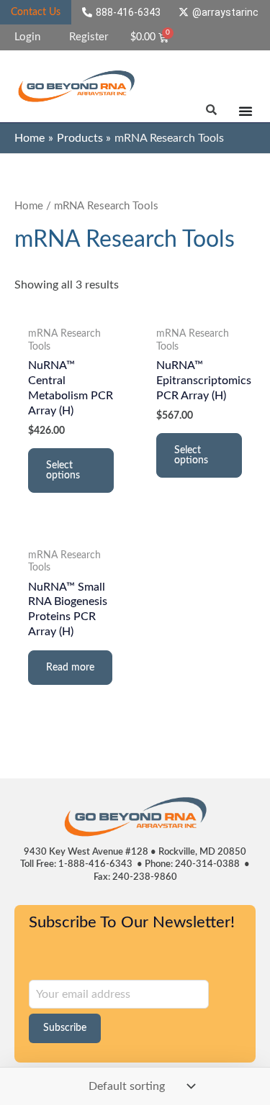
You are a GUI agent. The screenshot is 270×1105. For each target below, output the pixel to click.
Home (28, 206)
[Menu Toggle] (245, 111)
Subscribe (64, 1028)
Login (27, 37)
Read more (70, 668)
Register (88, 37)
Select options (63, 470)
